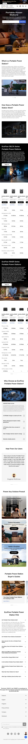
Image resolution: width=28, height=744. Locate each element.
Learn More (14, 505)
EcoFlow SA (13, 739)
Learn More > (6, 601)
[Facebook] (8, 734)
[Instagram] (11, 734)
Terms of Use (14, 24)
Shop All (7, 164)
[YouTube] (15, 734)
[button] (4, 87)
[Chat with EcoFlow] (25, 733)
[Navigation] (26, 6)
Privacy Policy (22, 24)
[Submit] (24, 724)
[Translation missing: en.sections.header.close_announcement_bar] (26, 1)
